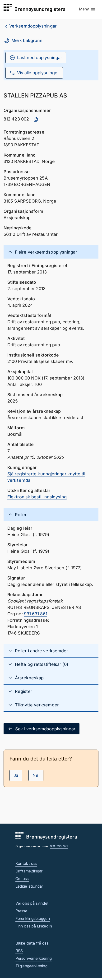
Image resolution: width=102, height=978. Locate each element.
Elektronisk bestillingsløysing (37, 496)
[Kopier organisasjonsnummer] (36, 119)
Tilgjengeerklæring (31, 966)
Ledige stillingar (29, 886)
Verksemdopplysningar (33, 25)
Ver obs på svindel (31, 903)
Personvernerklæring (33, 958)
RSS (19, 950)
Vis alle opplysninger (38, 72)
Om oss (22, 878)
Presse (21, 910)
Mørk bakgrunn (26, 40)
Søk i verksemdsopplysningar (45, 728)
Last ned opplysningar (39, 57)
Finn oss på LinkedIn (33, 926)
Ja (16, 775)
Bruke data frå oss (32, 943)
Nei (35, 775)
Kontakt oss (26, 863)
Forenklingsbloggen (32, 918)
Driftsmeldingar (28, 871)
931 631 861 (35, 613)
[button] (87, 9)
